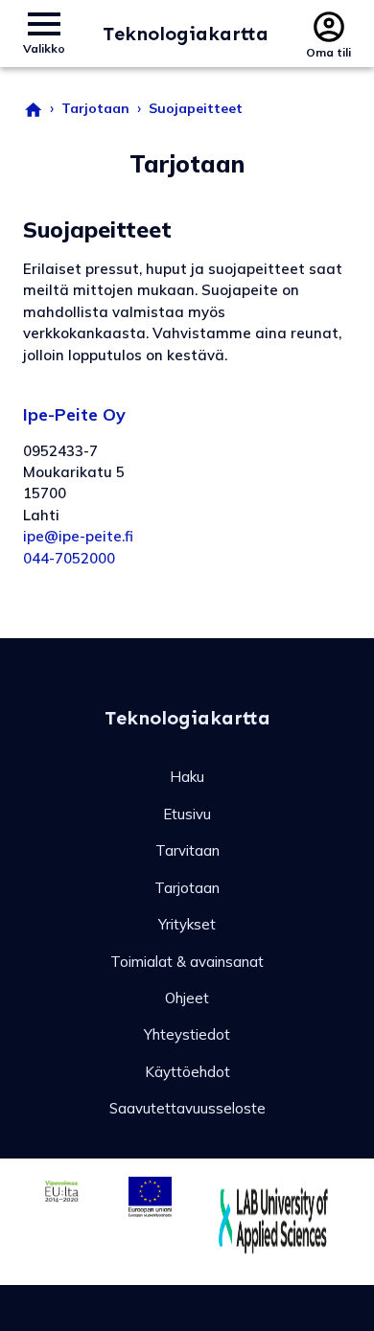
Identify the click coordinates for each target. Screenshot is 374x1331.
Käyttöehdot (187, 1072)
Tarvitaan (187, 850)
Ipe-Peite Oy (74, 414)
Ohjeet (187, 998)
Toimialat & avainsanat (187, 961)
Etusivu (187, 814)
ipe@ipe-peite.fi (78, 536)
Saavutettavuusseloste (187, 1108)
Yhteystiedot (187, 1034)
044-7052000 (69, 558)
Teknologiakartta (186, 33)
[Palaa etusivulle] (32, 108)
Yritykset (187, 924)
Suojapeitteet (196, 108)
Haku (187, 777)
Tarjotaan (95, 108)
